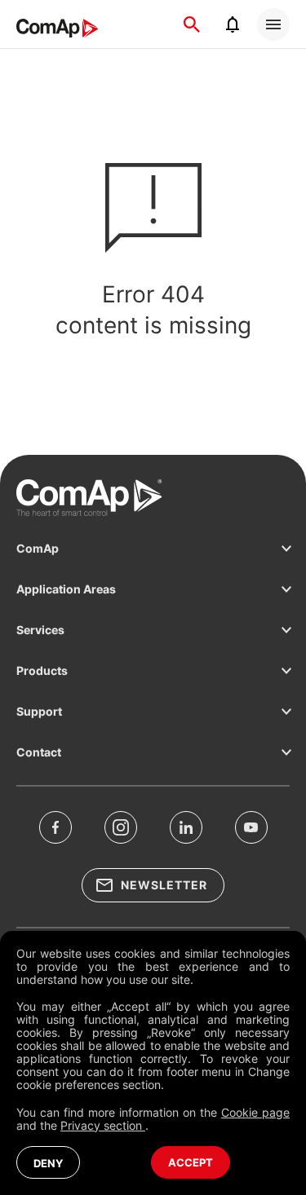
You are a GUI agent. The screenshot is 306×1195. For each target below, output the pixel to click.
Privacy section (102, 1125)
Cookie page (255, 1112)
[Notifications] (232, 24)
